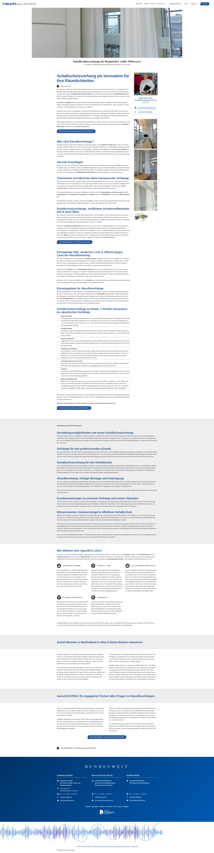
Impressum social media (130, 846)
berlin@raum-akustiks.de (137, 800)
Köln (115, 806)
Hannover (109, 806)
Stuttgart (125, 806)
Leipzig (120, 806)
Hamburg (102, 806)
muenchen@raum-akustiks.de (104, 800)
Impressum (96, 846)
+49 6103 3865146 (145, 112)
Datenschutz (104, 846)
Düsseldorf (95, 806)
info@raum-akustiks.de (147, 108)
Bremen (88, 806)
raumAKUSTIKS (87, 846)
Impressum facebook (115, 846)
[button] (93, 86)
